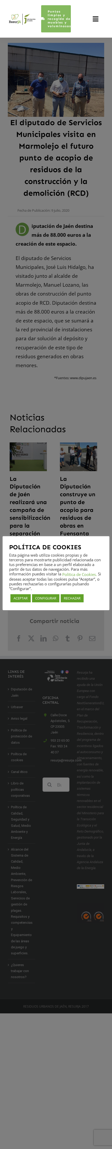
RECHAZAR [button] (72, 598)
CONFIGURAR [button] (45, 598)
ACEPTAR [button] (21, 598)
